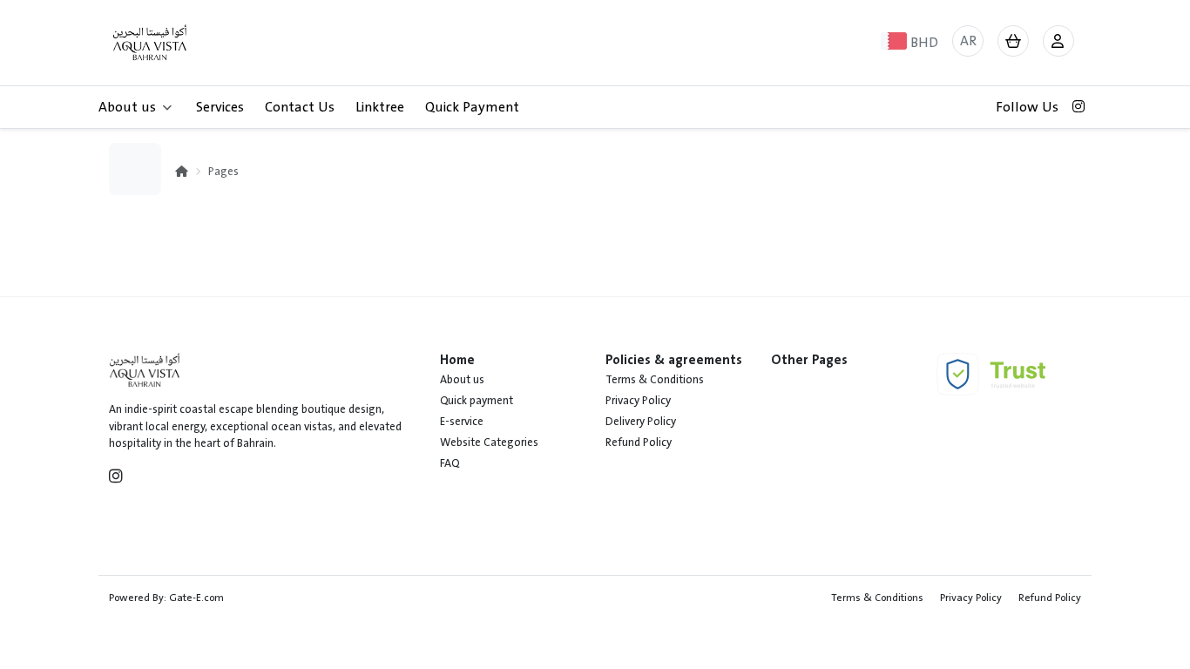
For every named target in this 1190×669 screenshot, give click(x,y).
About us (462, 379)
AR (968, 41)
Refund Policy (638, 442)
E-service (461, 421)
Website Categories (489, 442)
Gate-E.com (196, 597)
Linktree (379, 107)
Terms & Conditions (654, 379)
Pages (223, 171)
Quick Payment (472, 107)
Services (220, 107)
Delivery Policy (640, 421)
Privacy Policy (638, 400)
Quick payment (476, 400)
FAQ (449, 463)
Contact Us (300, 107)
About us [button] (127, 107)
